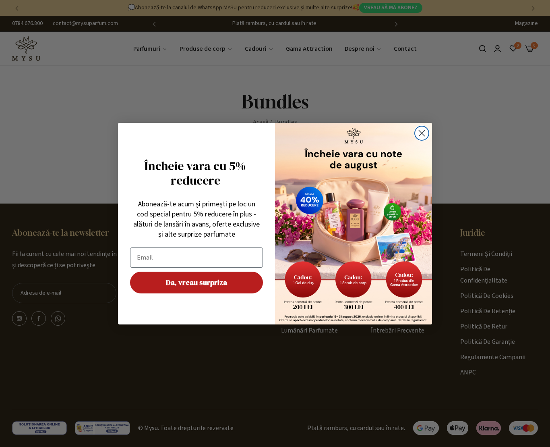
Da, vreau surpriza (196, 282)
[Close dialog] (422, 133)
